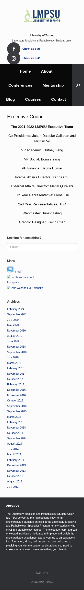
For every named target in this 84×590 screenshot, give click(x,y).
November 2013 (16, 470)
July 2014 (13, 449)
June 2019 (13, 341)
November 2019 (16, 330)
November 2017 (16, 373)
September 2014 (17, 438)
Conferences (20, 85)
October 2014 (15, 432)
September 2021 (17, 314)
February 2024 (15, 309)
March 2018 (14, 362)
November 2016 (16, 395)
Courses (33, 99)
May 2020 (13, 325)
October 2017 (15, 379)
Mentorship (53, 85)
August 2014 (14, 443)
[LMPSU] (42, 15)
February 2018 (15, 368)
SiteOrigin (38, 582)
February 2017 (15, 384)
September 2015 (17, 411)
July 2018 (13, 357)
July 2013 (13, 486)
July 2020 (13, 319)
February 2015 (15, 422)
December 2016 (16, 389)
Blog (10, 99)
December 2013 (16, 465)
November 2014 (16, 427)
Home (25, 71)
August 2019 (14, 335)
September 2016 (17, 406)
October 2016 (15, 400)
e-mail (18, 271)
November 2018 (16, 346)
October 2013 (15, 476)
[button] (78, 85)
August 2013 (14, 481)
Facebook (28, 277)
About (46, 71)
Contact (58, 99)
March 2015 (14, 416)
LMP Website (34, 287)
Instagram (13, 282)
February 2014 (15, 459)
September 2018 (17, 352)
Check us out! (31, 48)
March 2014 (14, 454)
